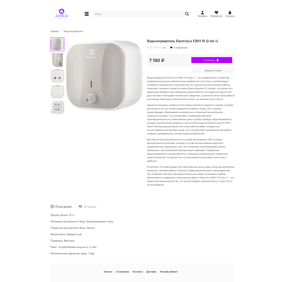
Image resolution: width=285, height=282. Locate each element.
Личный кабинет (169, 271)
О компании (122, 271)
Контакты (138, 271)
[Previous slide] (71, 75)
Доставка (151, 271)
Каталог (108, 271)
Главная (54, 31)
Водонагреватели (73, 31)
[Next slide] (57, 110)
